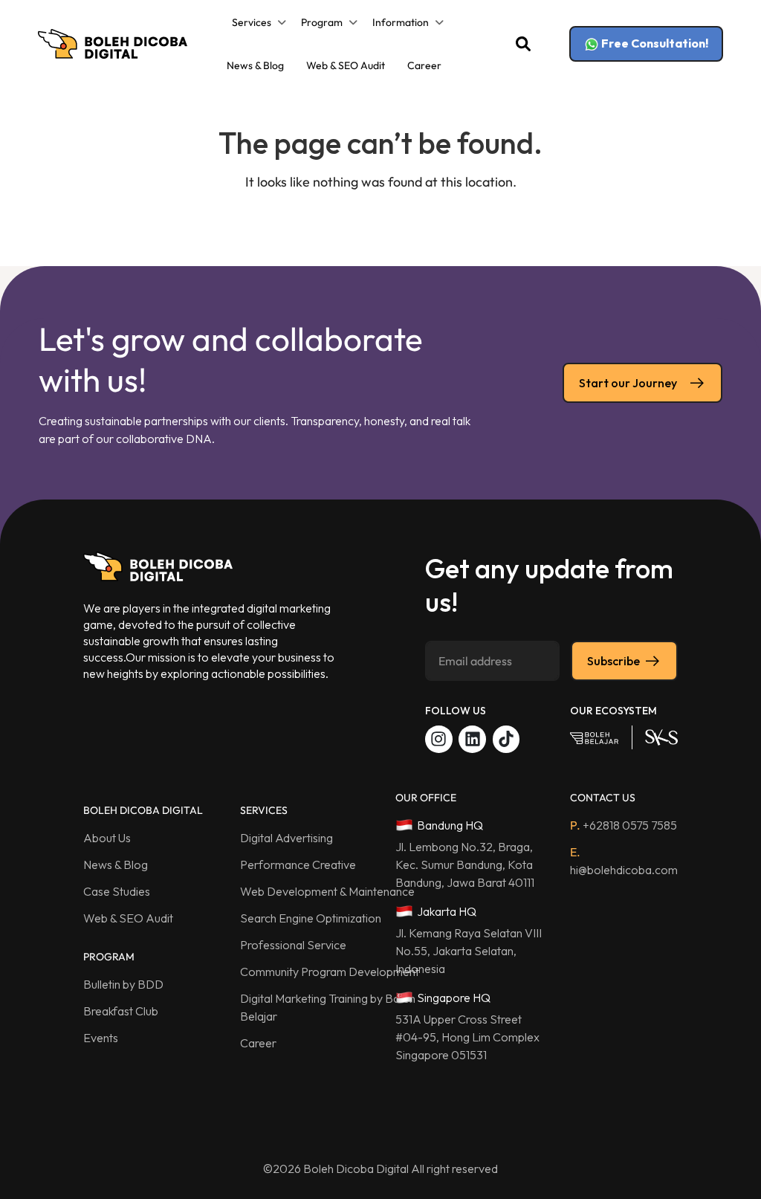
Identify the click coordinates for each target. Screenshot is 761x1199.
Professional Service (293, 944)
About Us (107, 837)
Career (424, 65)
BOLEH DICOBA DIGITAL (143, 810)
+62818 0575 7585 (623, 825)
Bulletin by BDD (123, 984)
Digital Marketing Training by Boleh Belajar (327, 1007)
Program (322, 22)
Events (100, 1037)
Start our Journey (628, 382)
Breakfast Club (120, 1011)
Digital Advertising (286, 837)
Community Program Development (329, 971)
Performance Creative (298, 864)
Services (251, 22)
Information (400, 22)
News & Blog (255, 65)
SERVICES (264, 810)
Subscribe (613, 660)
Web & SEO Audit (345, 65)
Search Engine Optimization (310, 918)
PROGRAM (109, 956)
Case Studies (116, 891)
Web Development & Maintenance (327, 891)
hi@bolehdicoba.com (624, 860)
